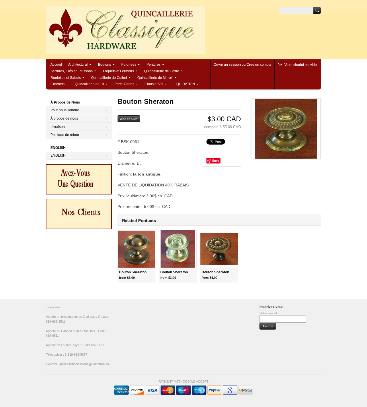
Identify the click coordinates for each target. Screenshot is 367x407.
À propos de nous (64, 118)
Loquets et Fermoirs (118, 71)
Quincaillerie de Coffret (109, 78)
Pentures (154, 65)
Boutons (104, 65)
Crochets (57, 84)
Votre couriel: (268, 313)
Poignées (128, 65)
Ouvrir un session (227, 65)
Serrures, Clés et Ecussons (71, 71)
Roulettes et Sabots (65, 78)
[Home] (125, 50)
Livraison (57, 127)
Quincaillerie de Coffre (161, 71)
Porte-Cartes (124, 84)
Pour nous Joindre (64, 110)
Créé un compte (259, 65)
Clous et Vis (154, 84)
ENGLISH (58, 155)
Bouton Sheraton (133, 272)
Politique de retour (64, 135)
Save (215, 160)
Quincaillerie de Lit (89, 84)
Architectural (78, 65)
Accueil (56, 65)
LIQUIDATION (184, 84)
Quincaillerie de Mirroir (155, 78)
